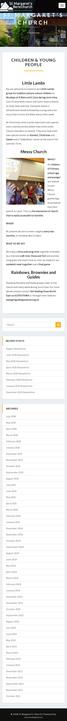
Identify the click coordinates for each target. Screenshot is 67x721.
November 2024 (14, 534)
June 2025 (11, 491)
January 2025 (13, 522)
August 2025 (12, 478)
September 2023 (15, 615)
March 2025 (12, 509)
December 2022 (14, 671)
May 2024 (11, 565)
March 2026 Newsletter (18, 373)
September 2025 (15, 472)
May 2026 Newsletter (17, 361)
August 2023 (12, 621)
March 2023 (12, 652)
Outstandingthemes (33, 717)
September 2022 (15, 683)
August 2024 (12, 553)
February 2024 (13, 584)
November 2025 (14, 459)
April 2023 (11, 646)
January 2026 (13, 447)
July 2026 (11, 416)
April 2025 (11, 503)
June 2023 (11, 634)
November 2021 (14, 690)
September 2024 (15, 546)
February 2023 (13, 658)
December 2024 (14, 528)
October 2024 (13, 540)
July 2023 (11, 627)
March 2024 (12, 578)
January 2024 (13, 590)
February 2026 (13, 441)
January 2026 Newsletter (19, 385)
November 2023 (14, 602)
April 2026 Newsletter (17, 367)
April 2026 (11, 428)
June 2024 (11, 559)
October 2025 (13, 466)
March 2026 (12, 435)
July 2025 (11, 484)
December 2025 (14, 453)
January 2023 (13, 665)
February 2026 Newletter (19, 379)
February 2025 (13, 515)
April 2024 (11, 571)
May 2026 (11, 422)
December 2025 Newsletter (20, 392)
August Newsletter (16, 348)
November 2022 (14, 677)
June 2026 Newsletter (17, 354)
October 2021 (13, 696)
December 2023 (14, 596)
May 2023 (11, 640)
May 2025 (11, 497)
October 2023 (13, 609)
